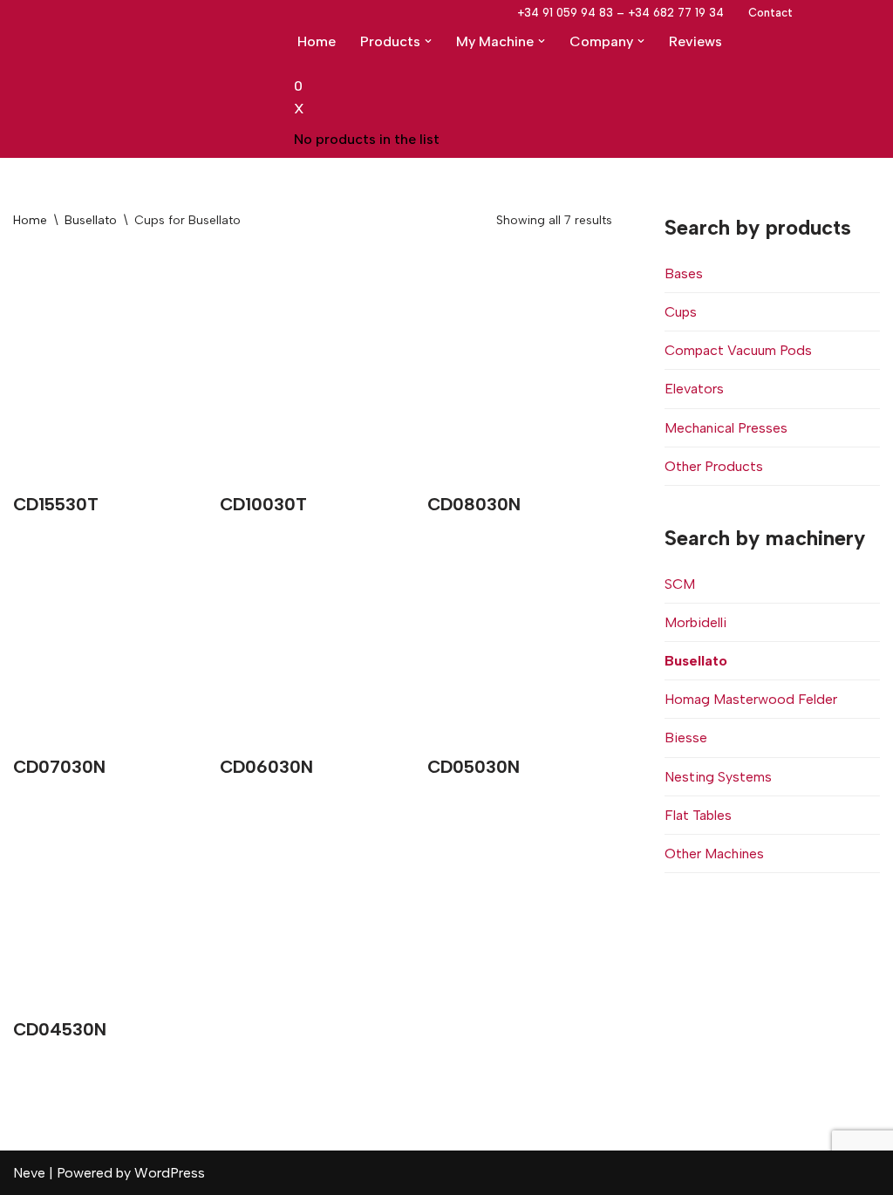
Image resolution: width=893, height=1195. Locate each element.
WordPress (169, 1172)
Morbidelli (695, 622)
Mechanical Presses (726, 428)
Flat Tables (698, 815)
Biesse (686, 737)
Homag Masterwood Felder (751, 699)
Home (316, 41)
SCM (680, 584)
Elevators (694, 388)
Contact (770, 12)
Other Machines (714, 853)
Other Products (714, 466)
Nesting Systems (718, 776)
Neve (29, 1172)
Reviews (695, 41)
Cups (681, 312)
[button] (428, 41)
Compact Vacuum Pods (738, 350)
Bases (684, 273)
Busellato (91, 220)
